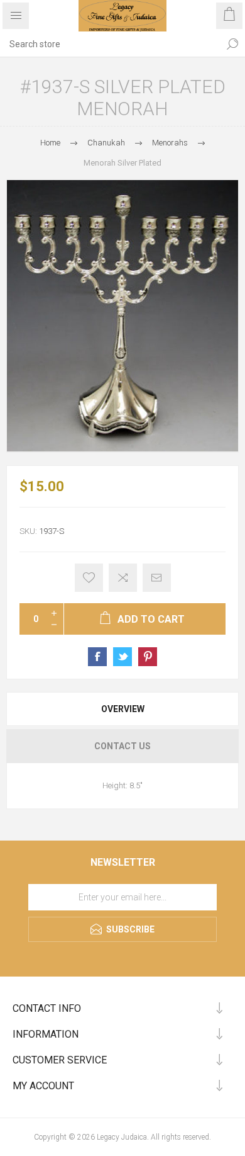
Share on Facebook (97, 656)
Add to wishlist (89, 578)
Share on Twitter (122, 656)
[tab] (122, 709)
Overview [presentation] (122, 709)
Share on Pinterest (147, 656)
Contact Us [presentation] (122, 746)
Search (232, 44)
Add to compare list (123, 578)
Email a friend (157, 578)
